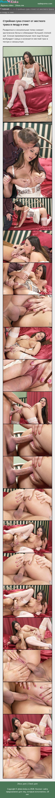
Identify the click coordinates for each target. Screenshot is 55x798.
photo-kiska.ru (24, 789)
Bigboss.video (7, 5)
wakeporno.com (45, 3)
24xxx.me (19, 5)
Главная (5, 9)
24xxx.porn (22, 784)
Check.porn (33, 784)
